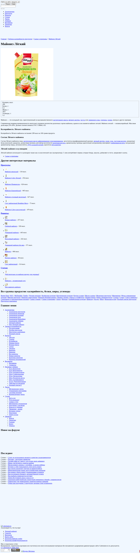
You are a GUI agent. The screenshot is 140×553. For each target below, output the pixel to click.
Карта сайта (9, 537)
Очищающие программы (17, 391)
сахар (107, 141)
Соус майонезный (11, 264)
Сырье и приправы (40, 39)
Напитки (12, 352)
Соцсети (8, 533)
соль (111, 141)
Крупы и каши (79, 296)
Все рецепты (13, 354)
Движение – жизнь (15, 409)
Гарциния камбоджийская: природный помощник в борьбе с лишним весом (34, 479)
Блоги (11, 424)
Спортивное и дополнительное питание (15, 299)
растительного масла (60, 120)
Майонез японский (11, 172)
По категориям (14, 328)
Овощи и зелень (62, 297)
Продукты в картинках (9, 301)
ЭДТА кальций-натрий (35, 145)
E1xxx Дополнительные (17, 381)
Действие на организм (17, 383)
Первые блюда (90, 297)
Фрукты (64, 299)
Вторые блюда (14, 345)
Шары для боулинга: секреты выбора (21, 463)
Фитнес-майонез (11, 258)
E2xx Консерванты (15, 370)
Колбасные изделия (48, 296)
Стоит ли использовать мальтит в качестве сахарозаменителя (29, 457)
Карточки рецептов (16, 358)
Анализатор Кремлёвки (17, 319)
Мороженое (116, 296)
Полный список (14, 334)
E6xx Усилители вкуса (17, 378)
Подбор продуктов (15, 330)
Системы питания (15, 392)
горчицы (104, 120)
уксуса (82, 120)
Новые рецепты (14, 356)
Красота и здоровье (16, 407)
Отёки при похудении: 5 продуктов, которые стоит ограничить (30, 483)
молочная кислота (59, 143)
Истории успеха (14, 411)
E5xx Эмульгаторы (15, 376)
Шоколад (90, 299)
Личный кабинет (15, 323)
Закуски (12, 337)
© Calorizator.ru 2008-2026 (10, 548)
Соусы (11, 346)
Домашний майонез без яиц (14, 245)
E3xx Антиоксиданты (16, 372)
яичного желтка (74, 120)
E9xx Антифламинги (16, 380)
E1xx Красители (14, 369)
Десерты (12, 348)
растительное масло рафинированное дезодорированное (43, 141)
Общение (8, 416)
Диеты (7, 19)
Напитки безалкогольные (47, 297)
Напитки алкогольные (29, 297)
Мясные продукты (13, 297)
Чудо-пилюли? (14, 400)
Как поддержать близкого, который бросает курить (26, 474)
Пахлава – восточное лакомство (19, 459)
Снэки (122, 297)
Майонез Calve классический (15, 210)
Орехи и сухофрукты (76, 297)
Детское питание (35, 296)
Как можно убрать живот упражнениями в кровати (26, 472)
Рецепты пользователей (17, 359)
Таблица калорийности (13, 326)
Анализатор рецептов (16, 313)
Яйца (102, 299)
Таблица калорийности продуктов (20, 39)
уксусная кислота (120, 141)
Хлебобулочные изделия (77, 299)
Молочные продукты (103, 296)
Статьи (7, 17)
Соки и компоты (131, 297)
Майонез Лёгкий (54, 39)
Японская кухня (110, 299)
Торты (58, 299)
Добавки (8, 21)
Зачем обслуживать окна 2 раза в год (21, 478)
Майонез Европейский (13, 191)
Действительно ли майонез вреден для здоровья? (22, 274)
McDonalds (18, 296)
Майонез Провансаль (12, 184)
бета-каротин (56, 145)
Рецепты (8, 15)
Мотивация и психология (18, 403)
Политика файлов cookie (13, 539)
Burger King (5, 296)
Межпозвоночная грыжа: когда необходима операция (26, 470)
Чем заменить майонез (13, 287)
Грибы (25, 296)
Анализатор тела (15, 317)
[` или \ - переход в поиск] (1, 4)
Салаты (115, 297)
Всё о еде (12, 398)
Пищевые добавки (11, 367)
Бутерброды (13, 341)
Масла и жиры (90, 296)
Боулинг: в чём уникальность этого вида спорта (24, 467)
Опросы (12, 426)
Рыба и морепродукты (104, 297)
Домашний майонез (12, 232)
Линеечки (8, 24)
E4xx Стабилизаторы (16, 374)
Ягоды (96, 299)
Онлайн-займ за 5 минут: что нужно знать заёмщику (26, 461)
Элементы (12, 365)
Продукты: (6, 165)
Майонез (8, 251)
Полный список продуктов (126, 299)
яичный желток (99, 141)
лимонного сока (94, 120)
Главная (3, 39)
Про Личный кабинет (16, 324)
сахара (110, 120)
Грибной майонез (11, 226)
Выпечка (12, 350)
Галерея (11, 422)
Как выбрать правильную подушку (20, 476)
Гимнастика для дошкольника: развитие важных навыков (28, 481)
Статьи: (4, 268)
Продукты (8, 13)
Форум (8, 4)
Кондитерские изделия (64, 296)
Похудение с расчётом (16, 405)
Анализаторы (9, 11)
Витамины (8, 22)
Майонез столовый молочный (15, 197)
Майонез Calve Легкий (13, 178)
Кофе (13, 4)
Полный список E (15, 385)
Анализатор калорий (16, 315)
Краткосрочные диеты (17, 394)
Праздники (13, 413)
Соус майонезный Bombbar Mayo (16, 203)
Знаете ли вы (13, 415)
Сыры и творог (35, 299)
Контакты (8, 535)
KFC (11, 296)
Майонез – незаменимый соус (15, 281)
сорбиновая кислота (118, 143)
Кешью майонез (10, 220)
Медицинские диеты (16, 389)
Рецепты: (5, 213)
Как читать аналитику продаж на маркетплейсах (25, 468)
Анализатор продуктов (17, 312)
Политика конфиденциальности (16, 540)
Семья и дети (13, 402)
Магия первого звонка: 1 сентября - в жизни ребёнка (26, 465)
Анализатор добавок (16, 321)
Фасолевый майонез (12, 239)
